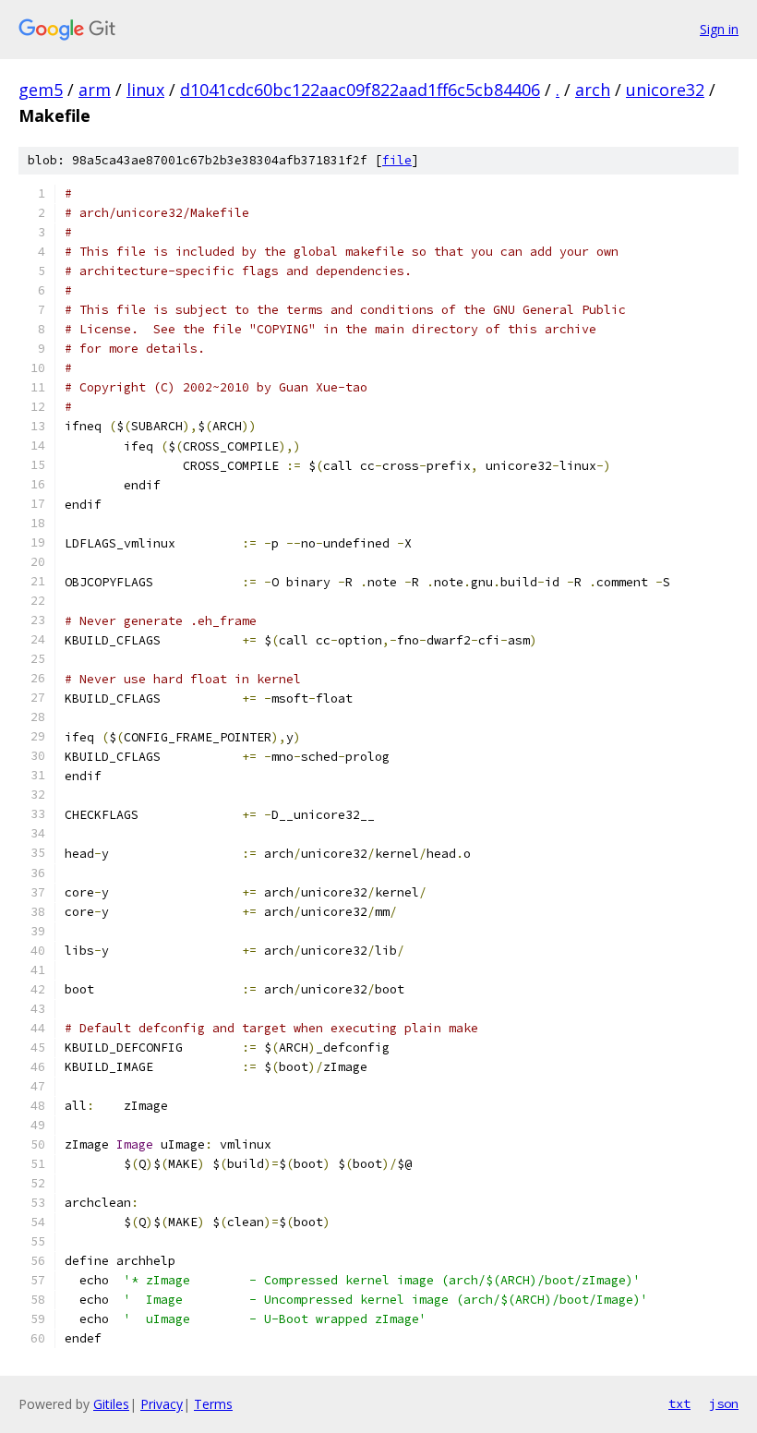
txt (679, 1403)
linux (145, 89)
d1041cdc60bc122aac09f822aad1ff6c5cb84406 (360, 89)
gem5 (40, 89)
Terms (213, 1404)
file (397, 160)
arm (94, 89)
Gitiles (111, 1404)
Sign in (719, 29)
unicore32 (665, 89)
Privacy (161, 1404)
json (724, 1403)
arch (592, 89)
